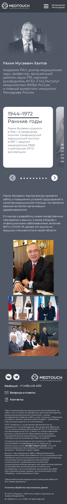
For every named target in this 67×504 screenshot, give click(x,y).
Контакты (16, 399)
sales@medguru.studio (36, 445)
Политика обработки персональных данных (26, 487)
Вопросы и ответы (22, 392)
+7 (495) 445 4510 (30, 385)
